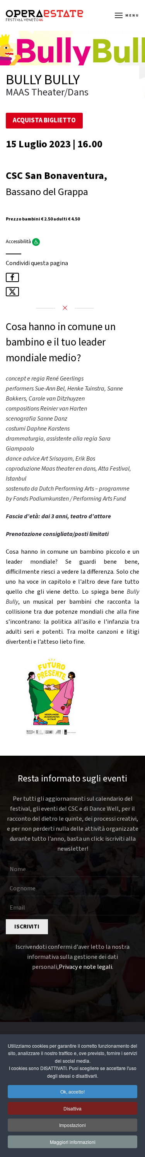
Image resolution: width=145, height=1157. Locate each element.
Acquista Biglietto (44, 120)
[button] (127, 15)
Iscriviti (26, 927)
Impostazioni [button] (72, 1125)
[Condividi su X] (12, 291)
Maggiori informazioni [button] (73, 1142)
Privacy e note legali (85, 967)
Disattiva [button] (72, 1108)
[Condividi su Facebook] (12, 277)
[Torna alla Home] (44, 15)
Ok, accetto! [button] (72, 1091)
